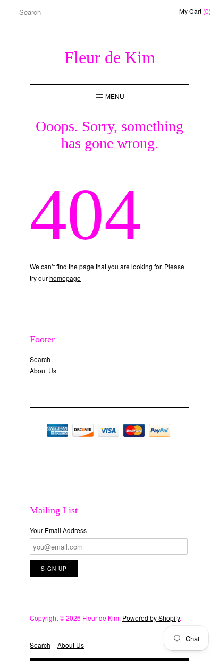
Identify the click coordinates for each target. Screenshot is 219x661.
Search (40, 359)
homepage (65, 277)
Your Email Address (58, 530)
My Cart (195, 10)
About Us (43, 370)
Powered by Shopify (151, 617)
